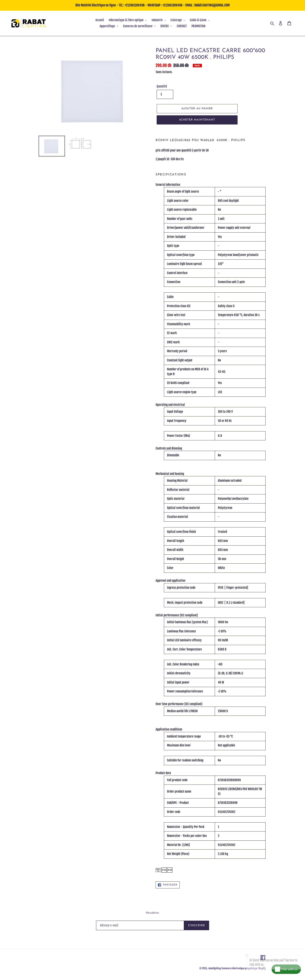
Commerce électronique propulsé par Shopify (243, 968)
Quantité (162, 86)
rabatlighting (214, 968)
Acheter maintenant (197, 119)
